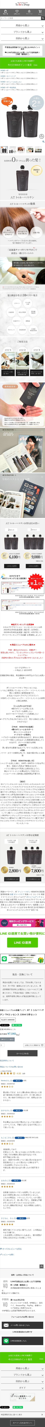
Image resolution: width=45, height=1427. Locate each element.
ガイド (22, 1387)
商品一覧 (5, 14)
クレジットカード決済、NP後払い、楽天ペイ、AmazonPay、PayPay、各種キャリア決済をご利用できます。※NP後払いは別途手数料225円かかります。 (22, 1305)
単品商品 (13, 87)
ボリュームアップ (33, 897)
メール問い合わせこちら (20, 1325)
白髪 (11, 894)
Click (25, 1357)
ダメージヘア (11, 76)
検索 (43, 18)
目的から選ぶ (22, 38)
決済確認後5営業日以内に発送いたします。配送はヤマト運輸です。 (21, 1287)
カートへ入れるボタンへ (22, 1423)
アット (20, 892)
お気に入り (17, 14)
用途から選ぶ (22, 25)
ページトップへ (42, 1266)
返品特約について (7, 1061)
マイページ (29, 14)
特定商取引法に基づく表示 (11, 1415)
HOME (3, 70)
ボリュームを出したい (14, 82)
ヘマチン (27, 892)
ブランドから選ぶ (23, 32)
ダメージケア (19, 894)
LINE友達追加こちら (18, 1341)
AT (7, 70)
